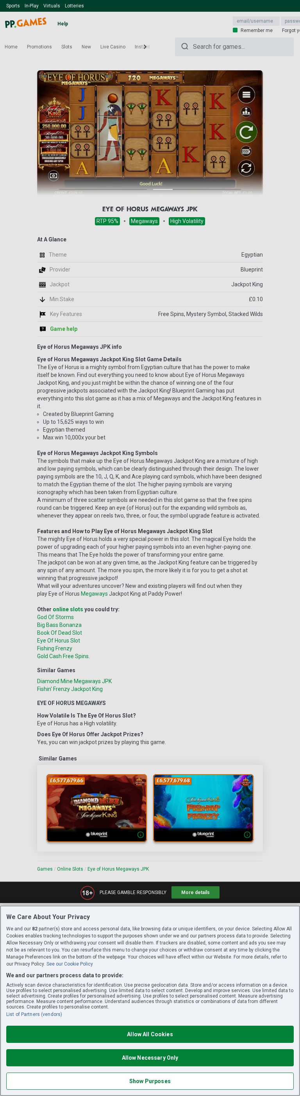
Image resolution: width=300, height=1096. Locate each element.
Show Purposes (150, 1081)
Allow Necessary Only (150, 1058)
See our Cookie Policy (69, 964)
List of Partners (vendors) (34, 1014)
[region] (150, 1000)
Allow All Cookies (150, 1034)
